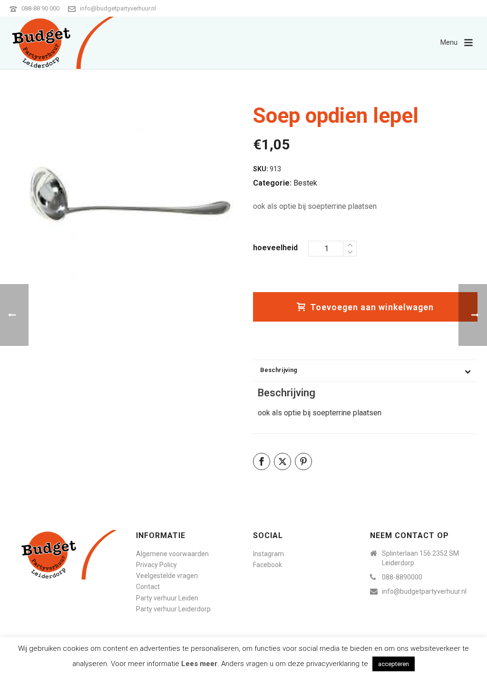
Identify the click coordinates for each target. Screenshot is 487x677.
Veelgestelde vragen (167, 575)
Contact (148, 586)
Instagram (268, 554)
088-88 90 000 (40, 8)
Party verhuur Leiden (167, 598)
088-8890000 (402, 577)
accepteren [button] (393, 663)
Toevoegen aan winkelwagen (372, 307)
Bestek (305, 182)
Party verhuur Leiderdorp (173, 609)
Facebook (267, 565)
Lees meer (199, 663)
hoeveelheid (275, 247)
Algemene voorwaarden (172, 554)
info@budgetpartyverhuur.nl (118, 8)
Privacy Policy (156, 565)
